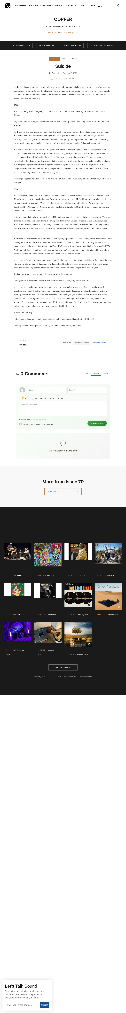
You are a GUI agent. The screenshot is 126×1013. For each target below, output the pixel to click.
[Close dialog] (48, 983)
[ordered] (50, 398)
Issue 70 (67, 343)
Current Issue (23, 45)
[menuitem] (100, 6)
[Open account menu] (113, 5)
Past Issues (72, 45)
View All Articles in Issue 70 (63, 492)
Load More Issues (63, 667)
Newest (96, 373)
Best (87, 373)
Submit (44, 1005)
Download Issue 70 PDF (64, 79)
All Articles (48, 45)
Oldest (105, 373)
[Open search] (107, 5)
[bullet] (53, 398)
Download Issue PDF (103, 45)
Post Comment (97, 423)
